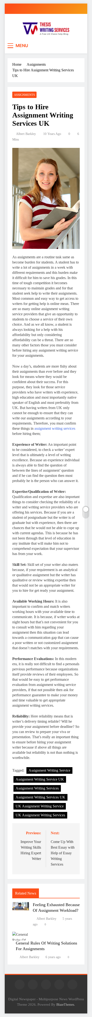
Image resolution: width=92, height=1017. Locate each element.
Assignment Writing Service (49, 770)
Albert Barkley (26, 134)
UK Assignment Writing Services (40, 815)
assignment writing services (54, 428)
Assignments (24, 95)
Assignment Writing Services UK (40, 797)
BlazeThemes (65, 1004)
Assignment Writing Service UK (40, 779)
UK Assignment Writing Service (40, 806)
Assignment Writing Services (37, 788)
